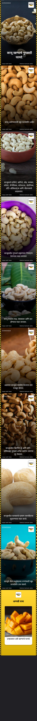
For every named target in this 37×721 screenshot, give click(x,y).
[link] (18, 621)
